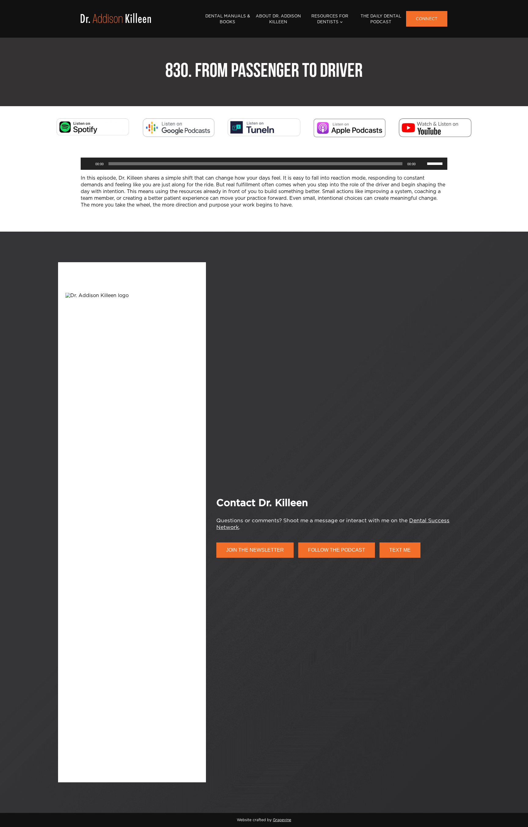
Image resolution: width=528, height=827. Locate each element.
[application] (264, 164)
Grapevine (282, 820)
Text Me (400, 550)
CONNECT (427, 19)
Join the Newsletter (255, 550)
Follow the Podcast (336, 550)
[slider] (435, 163)
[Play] (89, 164)
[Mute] (422, 164)
